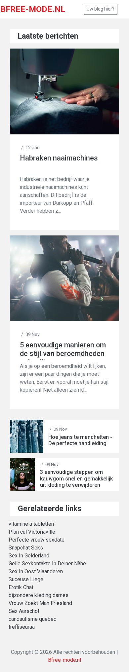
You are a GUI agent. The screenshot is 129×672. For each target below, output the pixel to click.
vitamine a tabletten (31, 524)
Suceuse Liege (26, 579)
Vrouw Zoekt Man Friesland (40, 603)
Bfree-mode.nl (64, 660)
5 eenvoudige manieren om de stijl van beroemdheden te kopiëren (63, 350)
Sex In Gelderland (29, 555)
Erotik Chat (21, 587)
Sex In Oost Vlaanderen (36, 571)
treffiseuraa (22, 627)
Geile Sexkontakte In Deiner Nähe (47, 563)
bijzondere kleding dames (38, 595)
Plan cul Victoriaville (32, 532)
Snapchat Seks (26, 548)
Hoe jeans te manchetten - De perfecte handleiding (80, 440)
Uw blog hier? (100, 9)
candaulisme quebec (32, 619)
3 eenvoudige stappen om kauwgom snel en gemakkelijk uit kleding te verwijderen (76, 478)
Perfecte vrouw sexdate (36, 540)
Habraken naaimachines (59, 158)
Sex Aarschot (24, 611)
